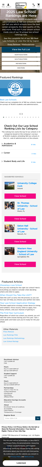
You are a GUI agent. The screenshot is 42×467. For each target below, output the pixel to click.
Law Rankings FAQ (10, 335)
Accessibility (8, 409)
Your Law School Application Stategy (17, 303)
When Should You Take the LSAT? (16, 295)
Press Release (14, 44)
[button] (3, 117)
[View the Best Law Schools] (15, 88)
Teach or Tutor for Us (11, 390)
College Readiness (10, 391)
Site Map (22, 431)
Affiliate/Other (8, 397)
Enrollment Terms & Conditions (14, 407)
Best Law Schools (8, 100)
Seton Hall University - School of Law (27, 229)
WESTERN (21, 68)
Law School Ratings (10, 341)
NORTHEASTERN (21, 55)
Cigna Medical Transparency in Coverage (12, 411)
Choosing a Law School (11, 285)
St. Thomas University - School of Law (27, 206)
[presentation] (19, 114)
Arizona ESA (8, 402)
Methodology (28, 44)
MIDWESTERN (21, 63)
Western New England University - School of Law (27, 251)
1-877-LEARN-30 (9, 361)
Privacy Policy (16, 457)
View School (20, 196)
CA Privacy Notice (20, 427)
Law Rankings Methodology (14, 338)
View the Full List (21, 49)
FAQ (5, 363)
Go (38, 418)
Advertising (8, 395)
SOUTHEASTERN (21, 59)
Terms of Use (29, 457)
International (8, 393)
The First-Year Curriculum (12, 313)
